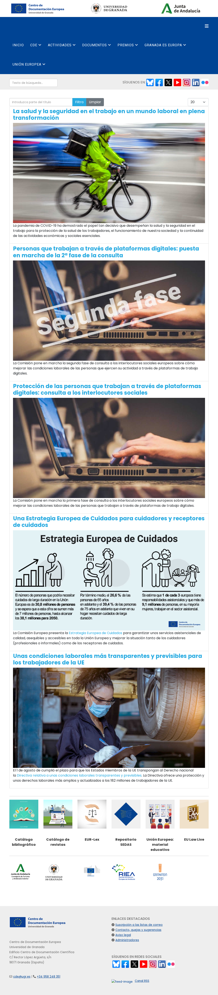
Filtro (79, 102)
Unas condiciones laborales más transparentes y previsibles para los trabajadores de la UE (107, 659)
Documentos (94, 45)
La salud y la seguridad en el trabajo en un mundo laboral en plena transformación (109, 114)
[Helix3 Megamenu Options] (207, 26)
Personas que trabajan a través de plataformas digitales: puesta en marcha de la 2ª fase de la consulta (106, 252)
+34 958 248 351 (48, 977)
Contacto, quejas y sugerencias (138, 930)
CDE (33, 45)
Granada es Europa (163, 45)
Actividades (60, 45)
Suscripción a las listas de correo (139, 925)
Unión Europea (27, 64)
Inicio (18, 45)
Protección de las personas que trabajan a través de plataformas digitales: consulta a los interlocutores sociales (107, 389)
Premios (126, 45)
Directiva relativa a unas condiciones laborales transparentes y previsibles (79, 775)
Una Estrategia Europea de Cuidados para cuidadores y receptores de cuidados (109, 522)
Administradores (127, 940)
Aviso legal (123, 935)
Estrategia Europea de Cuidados (95, 632)
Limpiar (95, 102)
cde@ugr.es (21, 977)
